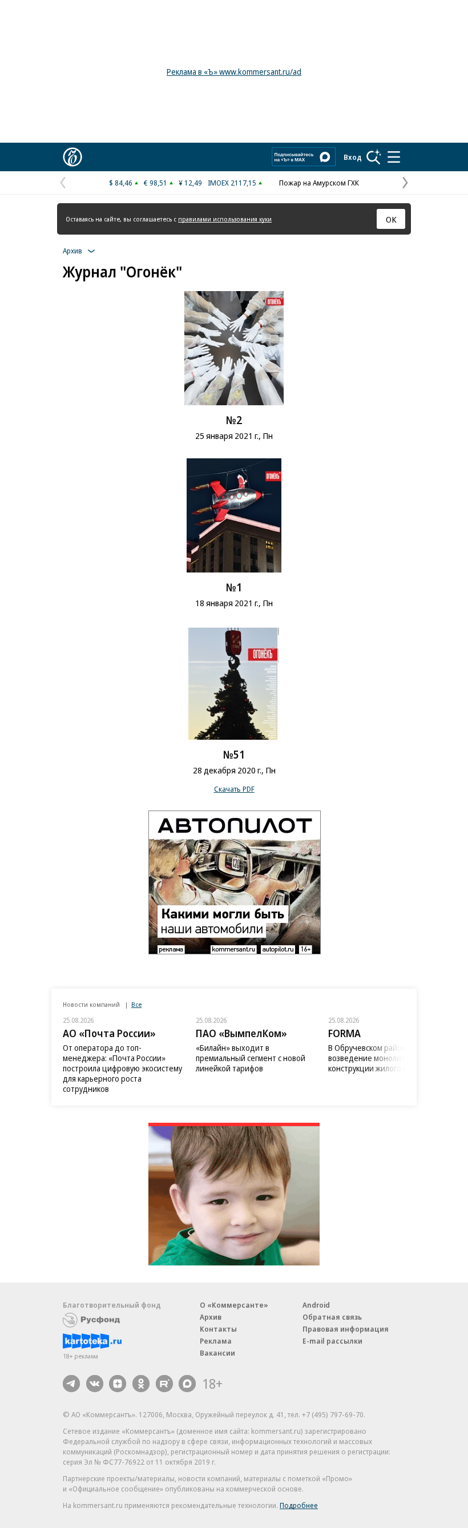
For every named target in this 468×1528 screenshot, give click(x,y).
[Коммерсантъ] (72, 157)
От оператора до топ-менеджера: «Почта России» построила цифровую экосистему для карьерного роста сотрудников (122, 1068)
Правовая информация (345, 1329)
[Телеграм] (71, 1383)
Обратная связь (332, 1317)
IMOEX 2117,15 (232, 183)
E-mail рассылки (332, 1341)
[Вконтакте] (94, 1383)
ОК (391, 219)
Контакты (218, 1329)
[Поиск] (373, 157)
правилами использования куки (225, 219)
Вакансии (217, 1353)
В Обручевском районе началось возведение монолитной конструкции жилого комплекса (387, 1058)
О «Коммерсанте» (234, 1305)
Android (316, 1305)
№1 (234, 587)
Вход (353, 157)
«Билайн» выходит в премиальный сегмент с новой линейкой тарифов (250, 1058)
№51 (234, 754)
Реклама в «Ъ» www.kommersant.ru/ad (234, 71)
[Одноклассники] (141, 1383)
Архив (210, 1317)
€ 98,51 (155, 183)
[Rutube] (164, 1383)
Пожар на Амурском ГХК (319, 183)
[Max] (187, 1383)
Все (136, 1004)
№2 (234, 420)
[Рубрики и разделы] (393, 157)
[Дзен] (117, 1383)
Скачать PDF (234, 789)
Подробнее (299, 1505)
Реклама (216, 1341)
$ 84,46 (120, 183)
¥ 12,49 (190, 183)
